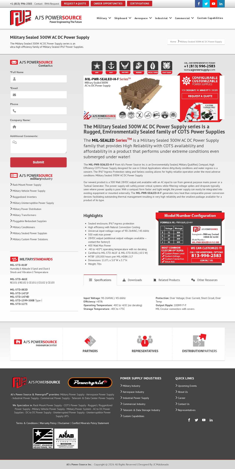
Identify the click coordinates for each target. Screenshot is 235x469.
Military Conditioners (24, 227)
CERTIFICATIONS (139, 3)
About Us (183, 392)
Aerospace (141, 18)
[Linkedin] (221, 3)
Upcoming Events (187, 385)
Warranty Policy (48, 423)
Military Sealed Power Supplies (30, 233)
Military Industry (131, 385)
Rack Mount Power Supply (27, 184)
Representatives (187, 410)
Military (102, 18)
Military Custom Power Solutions (30, 239)
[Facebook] (199, 3)
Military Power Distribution (27, 209)
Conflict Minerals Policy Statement (90, 423)
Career (181, 398)
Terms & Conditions (27, 423)
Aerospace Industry (133, 392)
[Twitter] (206, 3)
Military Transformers (24, 215)
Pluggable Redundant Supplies (30, 221)
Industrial (161, 18)
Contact (38, 3)
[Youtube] (213, 3)
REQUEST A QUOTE (75, 3)
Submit (38, 162)
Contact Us (183, 404)
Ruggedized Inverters (25, 197)
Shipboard (120, 18)
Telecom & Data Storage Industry (141, 410)
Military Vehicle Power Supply (29, 190)
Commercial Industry (134, 404)
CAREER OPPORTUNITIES (108, 3)
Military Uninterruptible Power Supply (33, 203)
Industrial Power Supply (136, 398)
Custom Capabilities (210, 18)
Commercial (182, 18)
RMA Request (52, 3)
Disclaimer (64, 423)
